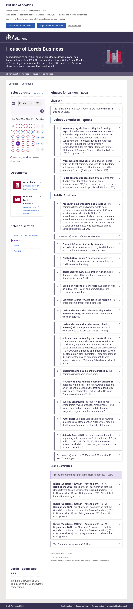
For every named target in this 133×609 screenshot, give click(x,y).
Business (25, 74)
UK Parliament (12, 74)
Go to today (38, 93)
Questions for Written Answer (26, 235)
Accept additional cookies (20, 25)
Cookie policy (66, 606)
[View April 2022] (42, 111)
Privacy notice (98, 606)
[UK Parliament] (16, 37)
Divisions (17, 251)
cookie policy (59, 19)
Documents (27, 83)
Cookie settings (74, 26)
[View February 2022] (13, 103)
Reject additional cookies (51, 25)
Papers (16, 246)
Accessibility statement (117, 606)
